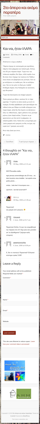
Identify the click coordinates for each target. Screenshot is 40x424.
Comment (7, 278)
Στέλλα (7, 54)
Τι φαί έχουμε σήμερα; (27, 141)
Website (6, 321)
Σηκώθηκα (8, 141)
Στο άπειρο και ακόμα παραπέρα (20, 9)
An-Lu (16, 197)
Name (5, 300)
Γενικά (27, 54)
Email (5, 310)
